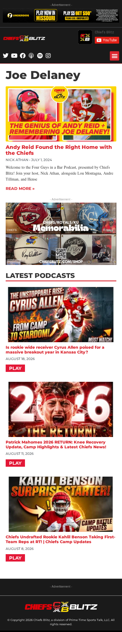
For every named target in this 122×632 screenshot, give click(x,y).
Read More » (20, 188)
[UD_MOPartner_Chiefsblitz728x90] (61, 21)
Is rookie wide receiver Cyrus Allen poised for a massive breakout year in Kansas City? (55, 350)
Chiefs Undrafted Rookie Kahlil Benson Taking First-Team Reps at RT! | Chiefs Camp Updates (60, 539)
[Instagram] (48, 56)
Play (15, 368)
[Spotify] (40, 56)
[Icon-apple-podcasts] (31, 56)
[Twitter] (6, 56)
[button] (114, 56)
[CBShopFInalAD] (61, 263)
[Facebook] (23, 56)
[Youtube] (14, 56)
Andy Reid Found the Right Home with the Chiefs (59, 150)
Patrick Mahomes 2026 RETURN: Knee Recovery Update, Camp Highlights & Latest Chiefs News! (56, 444)
